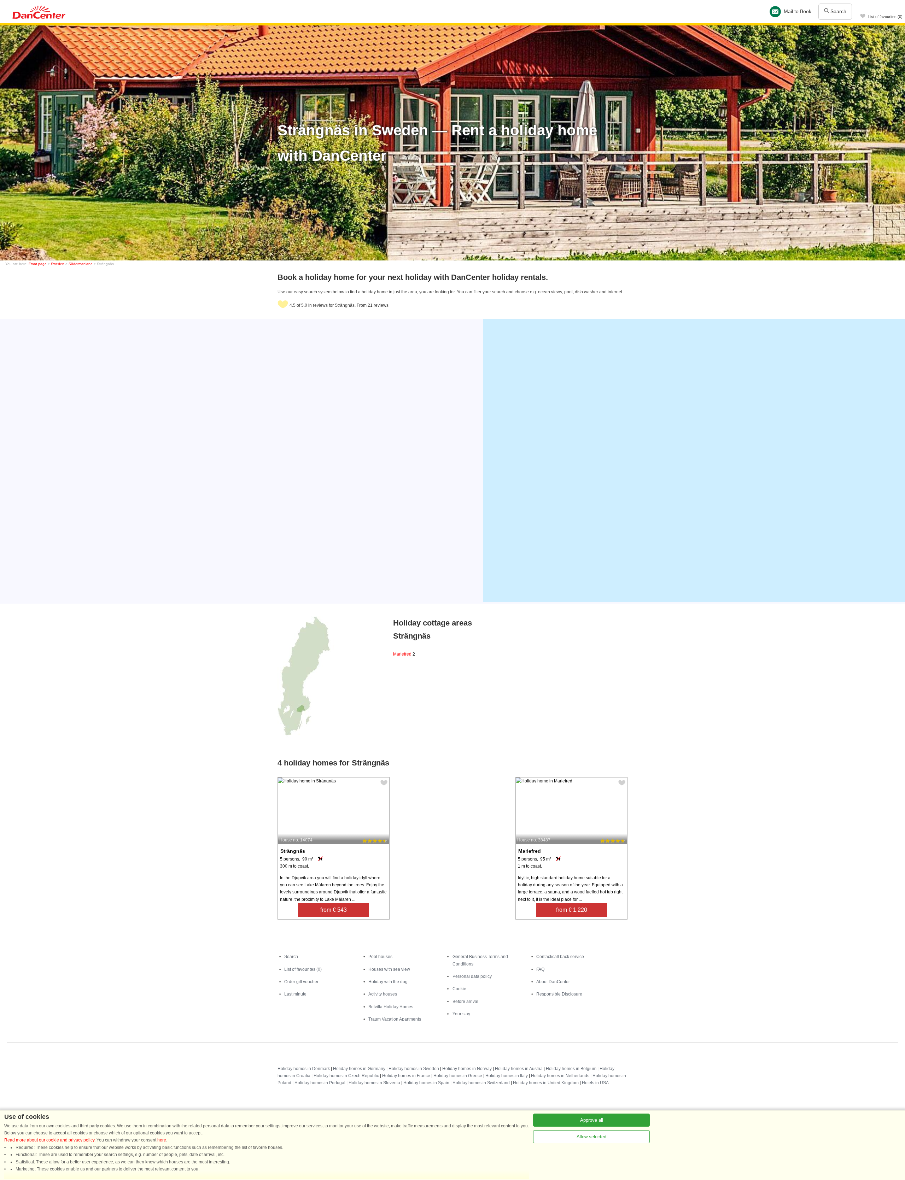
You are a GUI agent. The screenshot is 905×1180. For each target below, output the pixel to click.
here (161, 1140)
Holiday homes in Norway (467, 1068)
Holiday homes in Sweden (414, 1068)
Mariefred (404, 654)
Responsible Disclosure (559, 994)
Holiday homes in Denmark (304, 1068)
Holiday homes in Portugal (319, 1082)
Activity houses (382, 994)
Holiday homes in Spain (426, 1082)
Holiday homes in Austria (519, 1068)
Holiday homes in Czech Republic (346, 1075)
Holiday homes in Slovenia (374, 1082)
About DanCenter (553, 981)
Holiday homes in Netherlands (560, 1075)
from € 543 (333, 910)
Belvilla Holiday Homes (390, 1006)
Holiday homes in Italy (506, 1075)
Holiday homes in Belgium (571, 1068)
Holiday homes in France (406, 1075)
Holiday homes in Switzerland (481, 1082)
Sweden (57, 264)
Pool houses (380, 956)
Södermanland (81, 264)
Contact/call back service (560, 956)
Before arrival (465, 1001)
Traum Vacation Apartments (394, 1019)
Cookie (459, 988)
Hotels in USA (595, 1082)
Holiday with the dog (388, 981)
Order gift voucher (301, 981)
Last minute (295, 994)
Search (837, 11)
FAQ (540, 969)
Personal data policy (472, 976)
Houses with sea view (389, 969)
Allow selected (591, 1136)
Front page (38, 264)
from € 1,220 (571, 910)
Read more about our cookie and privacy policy (49, 1140)
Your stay (461, 1013)
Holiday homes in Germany (359, 1068)
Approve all (591, 1120)
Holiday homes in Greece (457, 1075)
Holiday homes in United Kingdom (546, 1082)
